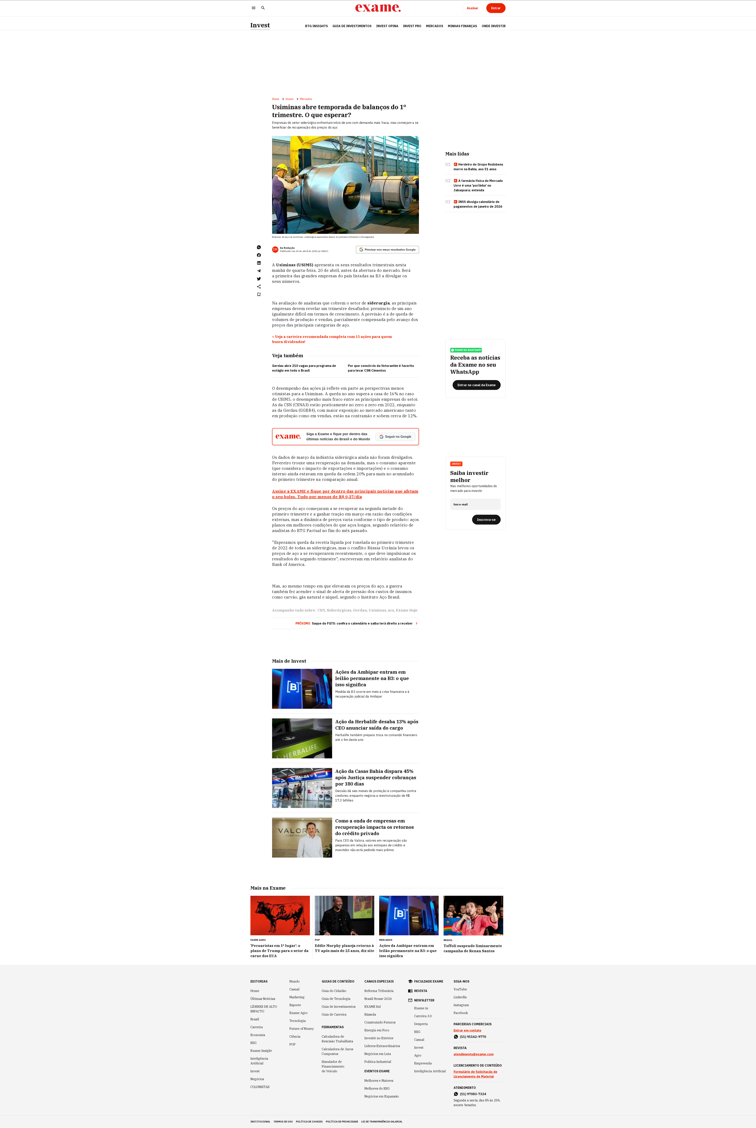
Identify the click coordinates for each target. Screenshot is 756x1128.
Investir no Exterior (379, 1038)
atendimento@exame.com (474, 1054)
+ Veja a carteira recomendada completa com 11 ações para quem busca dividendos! (332, 339)
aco (391, 610)
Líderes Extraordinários (382, 1046)
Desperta (421, 1024)
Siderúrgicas (339, 610)
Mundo (294, 981)
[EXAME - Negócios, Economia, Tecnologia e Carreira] (378, 8)
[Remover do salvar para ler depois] (259, 294)
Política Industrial (377, 1062)
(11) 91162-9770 (473, 1037)
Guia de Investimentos (352, 26)
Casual (294, 989)
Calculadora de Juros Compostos (337, 1051)
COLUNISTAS (260, 1087)
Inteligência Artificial (259, 1061)
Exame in (421, 1008)
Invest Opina (387, 26)
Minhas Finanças (462, 26)
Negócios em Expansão (381, 1096)
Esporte (295, 1005)
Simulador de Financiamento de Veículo (333, 1066)
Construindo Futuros (380, 1022)
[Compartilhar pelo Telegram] (259, 270)
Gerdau (360, 610)
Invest (260, 25)
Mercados (434, 26)
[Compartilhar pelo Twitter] (259, 278)
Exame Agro (298, 1013)
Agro (417, 1055)
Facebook (461, 1013)
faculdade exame (428, 981)
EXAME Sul (372, 1007)
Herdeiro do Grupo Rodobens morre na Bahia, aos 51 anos (478, 166)
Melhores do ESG (377, 1088)
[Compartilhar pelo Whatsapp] (259, 247)
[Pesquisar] (263, 8)
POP (292, 1044)
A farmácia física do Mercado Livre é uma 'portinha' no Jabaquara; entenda (478, 185)
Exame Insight (261, 1051)
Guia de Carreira (334, 1014)
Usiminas (377, 610)
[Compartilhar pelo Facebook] (259, 255)
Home (275, 99)
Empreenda (423, 1063)
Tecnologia (297, 1021)
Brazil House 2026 (378, 999)
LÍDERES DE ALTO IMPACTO (263, 1009)
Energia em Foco (376, 1030)
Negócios (257, 1079)
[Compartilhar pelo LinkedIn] (259, 263)
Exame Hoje (407, 610)
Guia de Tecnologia (336, 999)
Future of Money (301, 1029)
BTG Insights (316, 26)
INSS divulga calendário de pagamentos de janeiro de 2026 (478, 204)
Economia (257, 1035)
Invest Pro (412, 26)
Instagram (461, 1005)
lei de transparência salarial (381, 1121)
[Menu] (253, 8)
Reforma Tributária (379, 991)
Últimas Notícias (262, 999)
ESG (253, 1043)
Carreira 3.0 (423, 1016)
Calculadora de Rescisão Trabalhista (337, 1039)
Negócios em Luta (377, 1054)
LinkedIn (460, 997)
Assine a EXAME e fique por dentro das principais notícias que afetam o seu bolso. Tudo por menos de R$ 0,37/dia (345, 494)
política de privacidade (342, 1121)
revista (420, 991)
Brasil (254, 1019)
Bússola (370, 1014)
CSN (321, 610)
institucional (260, 1121)
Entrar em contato (467, 1030)
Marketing (297, 997)
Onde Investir (494, 26)
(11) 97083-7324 (473, 1094)
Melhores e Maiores (378, 1081)
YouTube (460, 989)
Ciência (294, 1036)
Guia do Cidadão (334, 991)
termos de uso (283, 1121)
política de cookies (309, 1121)
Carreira (256, 1027)
